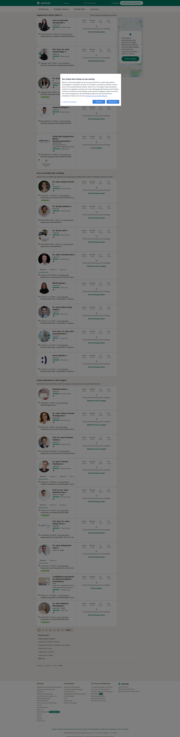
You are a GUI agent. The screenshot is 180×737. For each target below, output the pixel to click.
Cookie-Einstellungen (69, 102)
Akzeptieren (113, 102)
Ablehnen (99, 102)
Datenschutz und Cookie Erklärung (96, 96)
